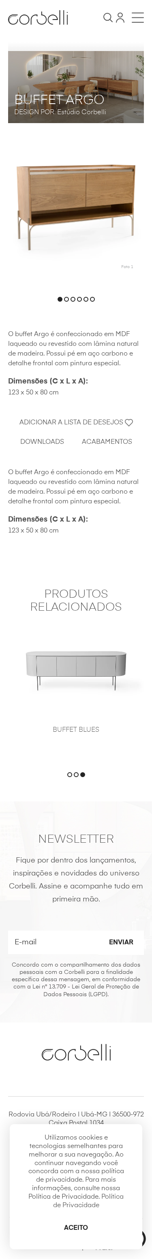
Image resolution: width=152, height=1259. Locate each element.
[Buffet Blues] (76, 669)
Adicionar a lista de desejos (72, 423)
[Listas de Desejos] (120, 18)
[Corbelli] (38, 17)
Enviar (121, 942)
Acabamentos (107, 442)
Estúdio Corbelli (81, 112)
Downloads (42, 442)
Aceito (76, 1228)
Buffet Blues (76, 730)
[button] (60, 299)
